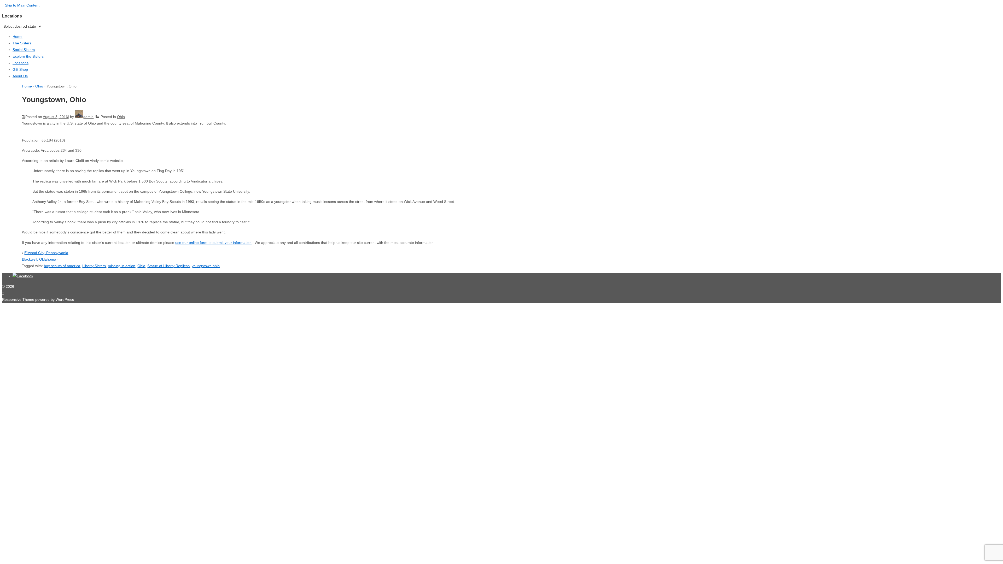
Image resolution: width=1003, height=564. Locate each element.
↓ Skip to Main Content (20, 5)
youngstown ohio (206, 266)
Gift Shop (20, 69)
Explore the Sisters (28, 56)
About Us (20, 76)
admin (88, 117)
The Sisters (22, 43)
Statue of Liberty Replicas (168, 266)
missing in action (121, 266)
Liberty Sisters (94, 266)
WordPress (65, 299)
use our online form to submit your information (213, 242)
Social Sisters (24, 50)
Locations (20, 63)
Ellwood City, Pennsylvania (46, 253)
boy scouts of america (62, 266)
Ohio (39, 86)
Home (17, 36)
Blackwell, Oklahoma (39, 259)
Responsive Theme (18, 299)
